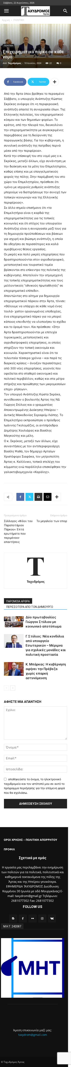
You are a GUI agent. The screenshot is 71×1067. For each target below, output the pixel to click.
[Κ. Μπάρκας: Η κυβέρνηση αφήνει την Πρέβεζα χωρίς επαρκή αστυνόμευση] (14, 669)
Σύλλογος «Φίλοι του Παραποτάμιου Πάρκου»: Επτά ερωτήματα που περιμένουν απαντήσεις (18, 531)
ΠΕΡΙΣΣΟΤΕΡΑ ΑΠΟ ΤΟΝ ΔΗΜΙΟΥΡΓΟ (29, 606)
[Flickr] (32, 918)
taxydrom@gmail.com (32, 1035)
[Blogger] (13, 918)
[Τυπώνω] (38, 497)
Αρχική (6, 20)
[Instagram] (42, 918)
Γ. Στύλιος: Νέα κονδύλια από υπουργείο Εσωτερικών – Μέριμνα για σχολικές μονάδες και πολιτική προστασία (46, 645)
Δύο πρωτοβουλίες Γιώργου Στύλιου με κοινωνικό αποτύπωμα (43, 621)
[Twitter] (29, 497)
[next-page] (12, 688)
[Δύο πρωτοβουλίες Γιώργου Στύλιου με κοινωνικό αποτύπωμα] (14, 622)
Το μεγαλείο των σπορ (51, 521)
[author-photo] (35, 576)
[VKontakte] (52, 918)
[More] (54, 82)
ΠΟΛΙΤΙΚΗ (18, 20)
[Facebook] (20, 497)
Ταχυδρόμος (14, 63)
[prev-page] (6, 688)
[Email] (47, 497)
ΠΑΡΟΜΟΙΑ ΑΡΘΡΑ (18, 601)
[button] (6, 11)
